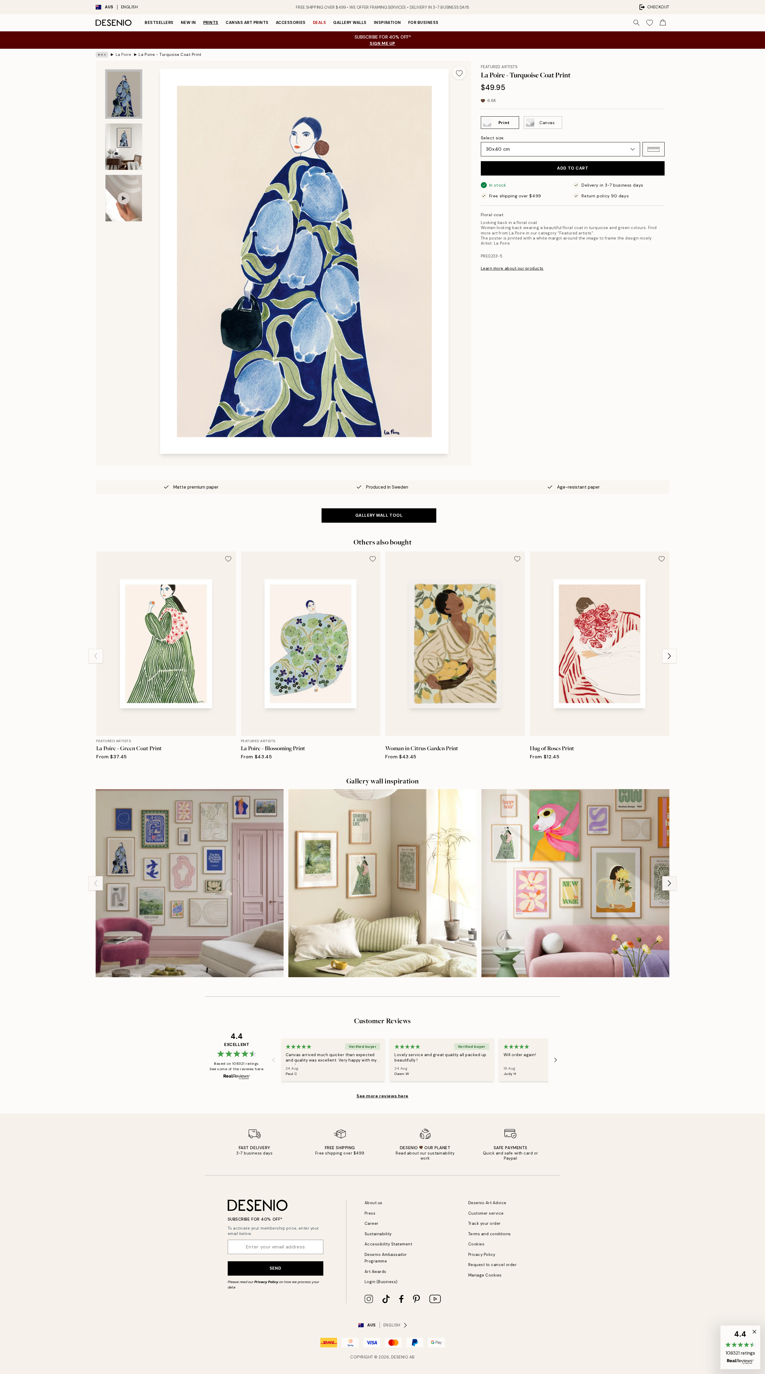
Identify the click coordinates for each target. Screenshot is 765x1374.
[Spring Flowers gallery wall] (575, 883)
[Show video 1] (123, 198)
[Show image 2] (123, 146)
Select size (492, 138)
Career (372, 1223)
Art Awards (375, 1271)
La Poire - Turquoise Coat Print (170, 54)
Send (275, 1268)
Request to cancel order (492, 1264)
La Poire (123, 54)
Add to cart (572, 168)
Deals (319, 22)
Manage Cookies (485, 1275)
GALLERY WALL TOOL (379, 515)
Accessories (291, 22)
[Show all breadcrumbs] (102, 55)
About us (373, 1202)
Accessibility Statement (388, 1244)
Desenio (399, 1357)
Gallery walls (350, 22)
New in (188, 22)
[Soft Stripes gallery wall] (382, 883)
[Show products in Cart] (662, 23)
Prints (210, 22)
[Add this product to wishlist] (459, 72)
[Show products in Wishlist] (649, 23)
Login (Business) (381, 1281)
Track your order (484, 1223)
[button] (653, 149)
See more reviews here (382, 1096)
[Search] (636, 22)
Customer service (486, 1213)
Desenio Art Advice (487, 1202)
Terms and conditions (489, 1233)
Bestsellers (159, 22)
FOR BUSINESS (423, 22)
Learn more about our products (512, 268)
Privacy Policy (266, 1282)
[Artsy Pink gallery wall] (190, 883)
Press (370, 1213)
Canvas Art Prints (247, 22)
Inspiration (387, 22)
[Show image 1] (123, 94)
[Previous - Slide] (95, 656)
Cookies (476, 1244)
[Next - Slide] (669, 656)
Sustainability (378, 1233)
